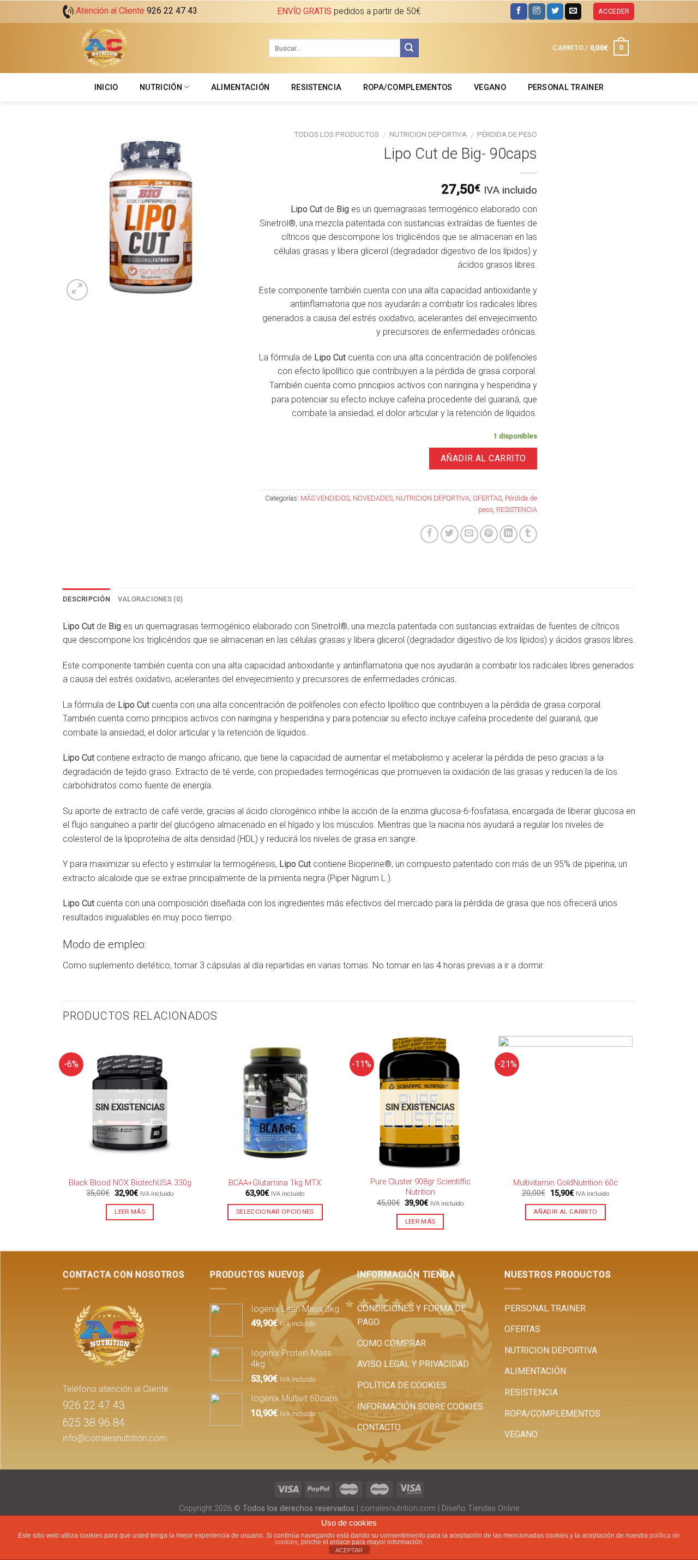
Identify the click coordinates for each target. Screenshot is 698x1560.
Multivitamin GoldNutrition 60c (565, 1183)
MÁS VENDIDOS (325, 498)
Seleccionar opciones (275, 1211)
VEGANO (490, 87)
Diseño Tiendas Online (480, 1508)
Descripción (86, 599)
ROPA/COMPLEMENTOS (408, 87)
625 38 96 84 (94, 1422)
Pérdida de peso (507, 134)
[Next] (632, 1142)
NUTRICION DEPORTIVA (428, 134)
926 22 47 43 (94, 1405)
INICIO (106, 87)
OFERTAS (487, 498)
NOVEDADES (373, 498)
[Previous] (63, 1142)
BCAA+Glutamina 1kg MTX (274, 1183)
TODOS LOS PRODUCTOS (336, 134)
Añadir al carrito (483, 458)
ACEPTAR (349, 1550)
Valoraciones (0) (150, 599)
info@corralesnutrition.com (115, 1438)
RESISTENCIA (316, 87)
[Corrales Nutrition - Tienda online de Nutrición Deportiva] (157, 48)
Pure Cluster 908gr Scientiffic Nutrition (420, 1187)
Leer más (130, 1211)
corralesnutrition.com (398, 1508)
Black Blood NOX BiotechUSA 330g (130, 1183)
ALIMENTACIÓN (240, 87)
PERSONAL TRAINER (566, 87)
